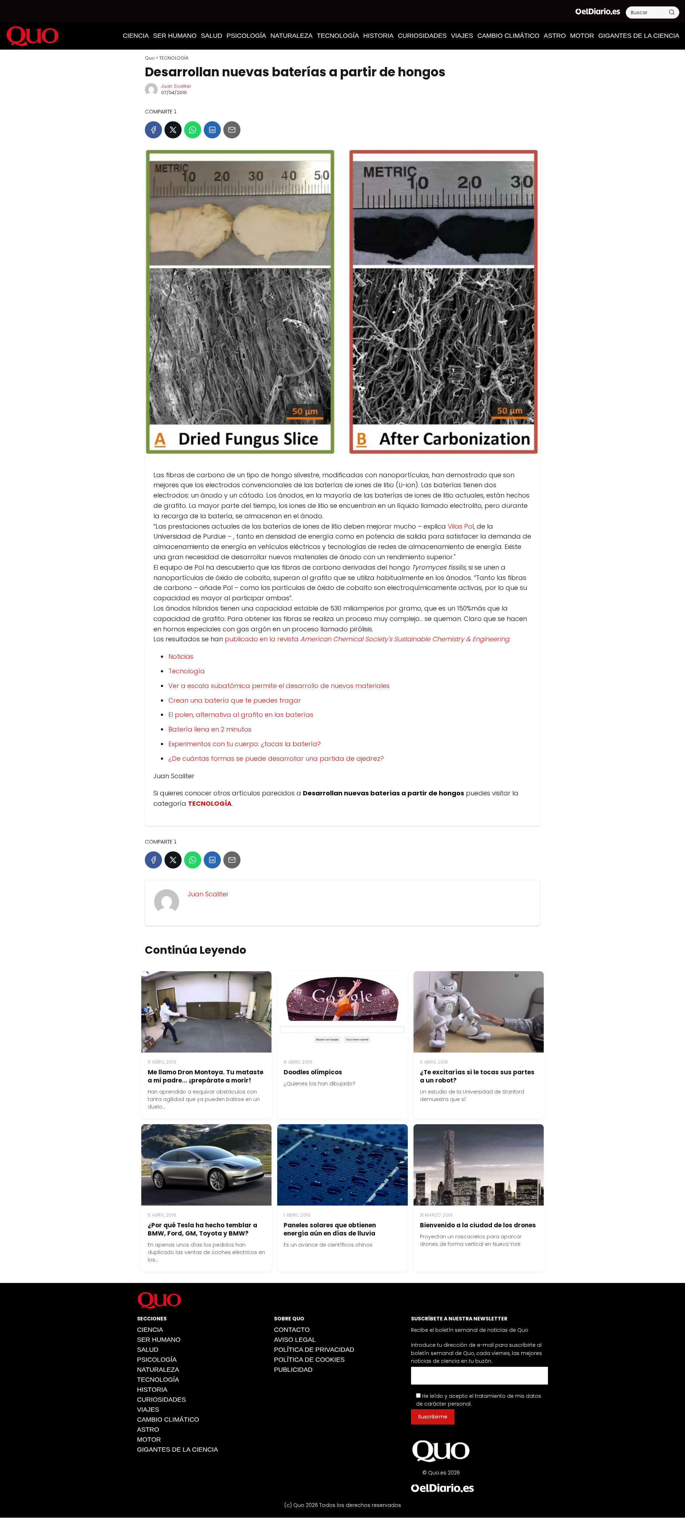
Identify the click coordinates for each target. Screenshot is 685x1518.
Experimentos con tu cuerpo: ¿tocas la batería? (244, 743)
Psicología (246, 35)
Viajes (462, 35)
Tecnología (186, 671)
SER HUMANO (175, 35)
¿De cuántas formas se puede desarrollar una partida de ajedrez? (276, 758)
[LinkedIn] (212, 129)
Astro (555, 35)
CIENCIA (136, 35)
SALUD (211, 35)
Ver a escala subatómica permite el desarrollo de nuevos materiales (279, 685)
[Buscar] (671, 12)
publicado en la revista (367, 639)
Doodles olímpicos (313, 1072)
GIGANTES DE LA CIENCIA (638, 35)
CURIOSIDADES (422, 35)
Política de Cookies (309, 1359)
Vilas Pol (461, 526)
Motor (582, 35)
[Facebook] (153, 129)
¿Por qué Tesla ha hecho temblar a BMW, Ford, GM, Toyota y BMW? (202, 1229)
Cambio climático (508, 35)
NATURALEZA (291, 35)
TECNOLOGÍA (338, 35)
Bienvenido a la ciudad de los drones (478, 1225)
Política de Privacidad (314, 1349)
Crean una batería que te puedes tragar (234, 700)
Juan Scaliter (176, 86)
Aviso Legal (295, 1339)
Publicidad (293, 1369)
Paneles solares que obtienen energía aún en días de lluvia (330, 1229)
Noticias (180, 656)
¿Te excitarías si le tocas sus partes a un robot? (477, 1076)
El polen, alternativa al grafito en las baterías (240, 714)
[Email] (231, 129)
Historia (378, 35)
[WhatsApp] (192, 129)
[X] (173, 129)
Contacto (292, 1329)
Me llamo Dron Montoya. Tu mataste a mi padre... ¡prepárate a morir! (205, 1076)
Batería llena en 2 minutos (210, 729)
